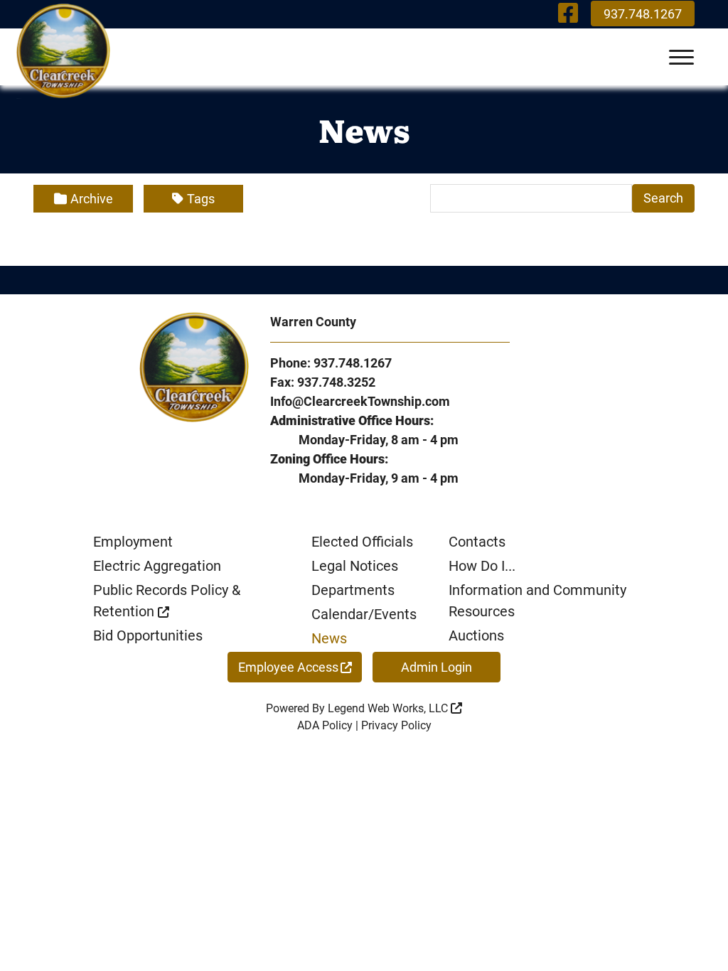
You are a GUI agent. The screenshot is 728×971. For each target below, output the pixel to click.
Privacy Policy (396, 725)
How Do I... (482, 565)
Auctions (476, 635)
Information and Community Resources (537, 600)
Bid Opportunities (148, 635)
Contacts (477, 541)
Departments (353, 590)
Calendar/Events (364, 614)
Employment (133, 541)
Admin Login (436, 667)
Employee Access (288, 667)
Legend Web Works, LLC (389, 708)
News (329, 638)
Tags (201, 198)
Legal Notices (354, 565)
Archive (91, 198)
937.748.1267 (643, 13)
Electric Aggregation (157, 565)
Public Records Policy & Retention (166, 600)
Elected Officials (362, 541)
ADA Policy (325, 725)
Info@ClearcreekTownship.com (360, 401)
